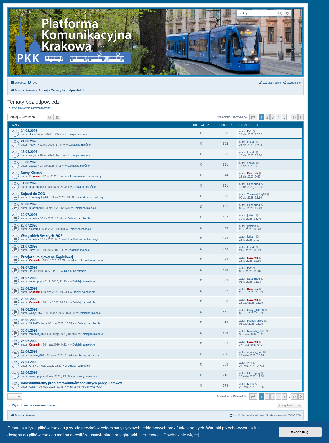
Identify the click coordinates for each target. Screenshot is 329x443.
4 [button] (278, 117)
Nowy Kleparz (32, 173)
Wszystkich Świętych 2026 (41, 236)
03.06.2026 (29, 320)
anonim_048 (36, 355)
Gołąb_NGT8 (37, 312)
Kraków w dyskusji (91, 197)
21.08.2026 (29, 141)
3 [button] (273, 117)
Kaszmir (34, 176)
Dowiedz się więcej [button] (181, 435)
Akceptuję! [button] (300, 432)
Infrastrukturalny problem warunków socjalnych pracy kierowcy (71, 383)
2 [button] (267, 117)
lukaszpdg (35, 186)
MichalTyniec (37, 323)
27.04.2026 (29, 362)
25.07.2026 (29, 225)
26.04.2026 (29, 373)
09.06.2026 (29, 309)
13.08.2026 (29, 162)
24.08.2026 (29, 131)
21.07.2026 (29, 246)
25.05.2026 (29, 341)
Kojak (32, 386)
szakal (33, 165)
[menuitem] (32, 83)
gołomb (33, 228)
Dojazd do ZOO (33, 194)
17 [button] (294, 117)
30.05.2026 (29, 330)
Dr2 (31, 134)
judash (33, 218)
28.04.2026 (29, 351)
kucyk (32, 144)
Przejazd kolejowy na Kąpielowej (47, 257)
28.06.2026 (29, 288)
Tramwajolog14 (38, 197)
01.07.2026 (29, 278)
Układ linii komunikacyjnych (83, 239)
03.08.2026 (29, 204)
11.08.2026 (29, 183)
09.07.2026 (29, 267)
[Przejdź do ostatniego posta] (254, 131)
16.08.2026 (29, 152)
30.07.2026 (29, 215)
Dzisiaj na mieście (76, 134)
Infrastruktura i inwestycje (86, 176)
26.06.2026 (29, 299)
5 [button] (284, 117)
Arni (31, 365)
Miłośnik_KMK (37, 334)
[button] (253, 117)
